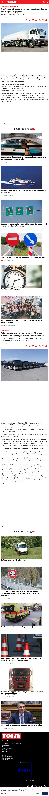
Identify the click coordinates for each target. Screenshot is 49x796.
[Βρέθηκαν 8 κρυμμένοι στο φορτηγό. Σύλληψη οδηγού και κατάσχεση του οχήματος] (21, 679)
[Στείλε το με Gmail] (39, 20)
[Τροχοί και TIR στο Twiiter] (36, 786)
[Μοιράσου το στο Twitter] (29, 20)
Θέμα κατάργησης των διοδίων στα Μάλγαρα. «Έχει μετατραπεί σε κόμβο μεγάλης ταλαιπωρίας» (24, 225)
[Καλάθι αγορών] (44, 2)
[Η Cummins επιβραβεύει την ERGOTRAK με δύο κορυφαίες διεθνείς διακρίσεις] (21, 307)
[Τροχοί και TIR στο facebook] (28, 786)
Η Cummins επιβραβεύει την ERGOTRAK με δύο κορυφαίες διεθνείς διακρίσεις (22, 321)
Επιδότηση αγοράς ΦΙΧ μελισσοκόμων (14, 560)
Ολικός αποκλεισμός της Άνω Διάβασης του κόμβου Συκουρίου (23, 257)
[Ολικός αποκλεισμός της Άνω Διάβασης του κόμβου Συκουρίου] (21, 245)
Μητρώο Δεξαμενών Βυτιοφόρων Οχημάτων (12, 124)
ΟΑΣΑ (3, 526)
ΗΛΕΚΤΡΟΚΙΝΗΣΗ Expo (7, 758)
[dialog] (24, 792)
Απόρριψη (38, 793)
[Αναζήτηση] (47, 2)
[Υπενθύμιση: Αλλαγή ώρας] (21, 276)
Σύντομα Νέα (5, 6)
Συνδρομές (4, 750)
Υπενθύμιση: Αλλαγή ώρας (10, 289)
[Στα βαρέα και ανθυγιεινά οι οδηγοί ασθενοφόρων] (21, 614)
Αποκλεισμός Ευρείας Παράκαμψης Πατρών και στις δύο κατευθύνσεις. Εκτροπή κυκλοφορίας (21, 659)
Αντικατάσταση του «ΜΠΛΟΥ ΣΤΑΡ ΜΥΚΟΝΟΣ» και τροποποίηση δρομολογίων (24, 191)
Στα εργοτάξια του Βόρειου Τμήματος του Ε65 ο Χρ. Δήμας (21, 725)
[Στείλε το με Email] (36, 20)
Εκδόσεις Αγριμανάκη (7, 756)
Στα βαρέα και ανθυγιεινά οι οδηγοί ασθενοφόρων (19, 627)
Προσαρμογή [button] (3, 793)
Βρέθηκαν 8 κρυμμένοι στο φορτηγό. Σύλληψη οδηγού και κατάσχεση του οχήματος (22, 693)
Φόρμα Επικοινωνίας (7, 748)
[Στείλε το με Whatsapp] (46, 20)
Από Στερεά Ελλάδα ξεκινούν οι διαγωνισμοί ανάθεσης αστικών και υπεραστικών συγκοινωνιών (24, 158)
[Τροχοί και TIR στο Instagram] (45, 786)
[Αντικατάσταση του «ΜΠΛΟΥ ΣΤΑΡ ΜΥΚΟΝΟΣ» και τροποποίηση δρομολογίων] (21, 178)
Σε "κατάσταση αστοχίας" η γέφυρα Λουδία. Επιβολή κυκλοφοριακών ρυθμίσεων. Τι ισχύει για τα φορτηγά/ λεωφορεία (20, 593)
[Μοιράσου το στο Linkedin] (33, 20)
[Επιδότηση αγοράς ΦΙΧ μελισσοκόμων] (21, 547)
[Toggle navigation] (2, 2)
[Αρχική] (11, 2)
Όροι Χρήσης (5, 751)
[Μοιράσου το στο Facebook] (26, 20)
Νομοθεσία (14, 6)
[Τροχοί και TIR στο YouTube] (40, 786)
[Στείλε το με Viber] (43, 20)
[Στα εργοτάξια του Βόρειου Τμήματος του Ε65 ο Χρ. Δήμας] (21, 712)
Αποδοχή (44, 793)
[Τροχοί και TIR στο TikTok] (32, 786)
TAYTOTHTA (5, 759)
